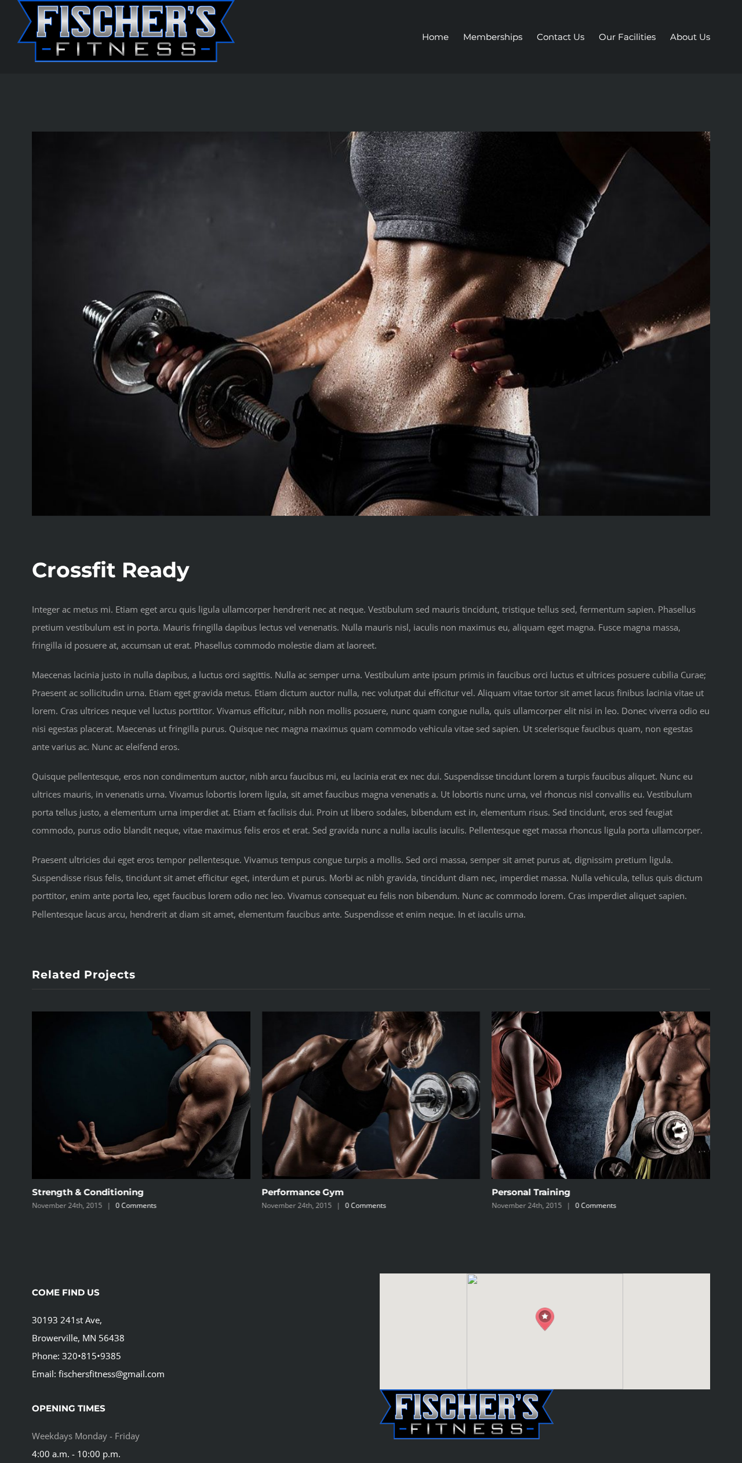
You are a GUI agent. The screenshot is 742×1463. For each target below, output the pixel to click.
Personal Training (531, 1192)
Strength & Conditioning (88, 1192)
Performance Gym (303, 1192)
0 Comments (136, 1205)
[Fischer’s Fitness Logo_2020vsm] (467, 1393)
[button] (545, 1319)
